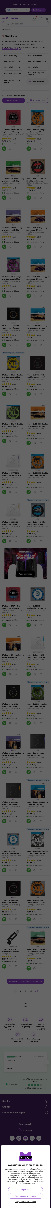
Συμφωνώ (25, 1189)
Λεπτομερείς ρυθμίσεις (25, 1195)
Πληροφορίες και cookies (25, 1202)
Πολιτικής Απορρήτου (25, 1183)
